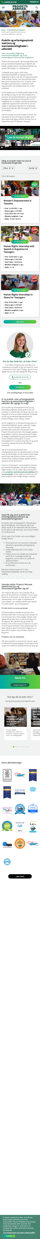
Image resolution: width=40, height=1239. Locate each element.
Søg (36, 6)
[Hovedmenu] (3, 7)
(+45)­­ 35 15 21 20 (21, 377)
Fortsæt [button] (9, 1236)
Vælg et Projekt (19, 685)
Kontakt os (34, 1)
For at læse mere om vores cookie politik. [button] (19, 1233)
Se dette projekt (20, 196)
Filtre (5, 168)
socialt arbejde (7, 474)
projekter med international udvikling (20, 472)
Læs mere (20, 876)
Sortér (32, 168)
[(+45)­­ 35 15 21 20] (27, 355)
